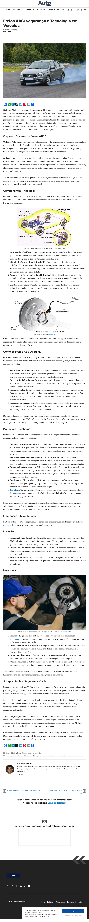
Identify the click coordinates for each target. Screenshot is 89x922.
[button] (63, 10)
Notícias (30, 10)
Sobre (43, 902)
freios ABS (30, 756)
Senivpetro (68, 631)
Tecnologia (15, 490)
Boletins (41, 10)
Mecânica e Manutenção (31, 753)
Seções (16, 10)
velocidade (14, 639)
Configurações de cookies (73, 916)
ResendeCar (51, 334)
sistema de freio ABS (76, 756)
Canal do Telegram (57, 803)
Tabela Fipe (54, 10)
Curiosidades (11, 753)
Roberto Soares (24, 763)
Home (7, 10)
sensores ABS (62, 756)
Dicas (19, 753)
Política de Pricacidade (56, 902)
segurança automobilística (46, 756)
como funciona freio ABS (16, 756)
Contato (13, 876)
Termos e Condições (74, 902)
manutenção (8, 525)
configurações (45, 916)
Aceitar (73, 911)
